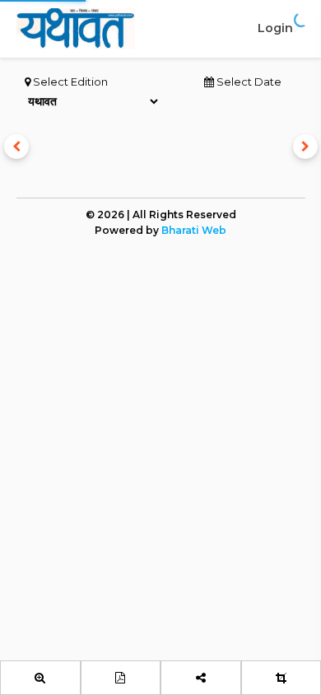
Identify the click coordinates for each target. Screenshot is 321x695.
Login (275, 28)
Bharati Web (193, 230)
